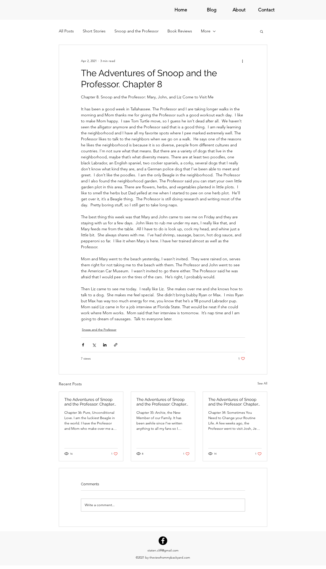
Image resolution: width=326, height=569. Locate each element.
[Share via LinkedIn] (105, 345)
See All (262, 383)
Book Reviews (179, 31)
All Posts (66, 31)
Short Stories (94, 31)
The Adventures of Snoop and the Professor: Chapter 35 (161, 401)
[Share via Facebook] (83, 345)
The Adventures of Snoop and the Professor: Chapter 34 (233, 401)
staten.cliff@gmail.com (163, 550)
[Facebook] (163, 540)
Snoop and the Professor (136, 31)
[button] (261, 31)
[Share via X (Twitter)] (94, 345)
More (205, 31)
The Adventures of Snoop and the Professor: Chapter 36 (89, 401)
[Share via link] (116, 345)
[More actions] (242, 61)
